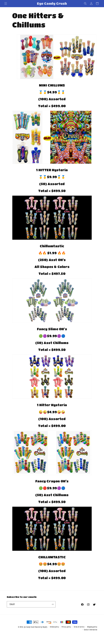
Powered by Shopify (41, 627)
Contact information (90, 630)
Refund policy (54, 627)
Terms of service (79, 627)
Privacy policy (66, 627)
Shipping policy (92, 627)
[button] (6, 3)
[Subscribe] (52, 604)
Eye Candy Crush (29, 627)
